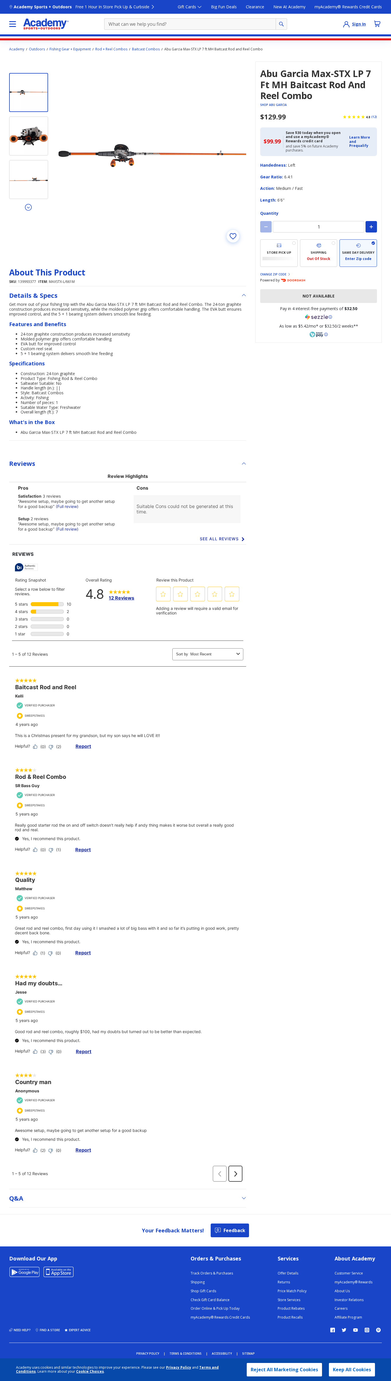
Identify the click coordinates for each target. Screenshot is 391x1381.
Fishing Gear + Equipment (70, 49)
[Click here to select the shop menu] (12, 24)
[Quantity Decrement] (266, 227)
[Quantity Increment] (371, 227)
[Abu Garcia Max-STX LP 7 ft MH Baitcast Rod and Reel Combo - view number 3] (28, 179)
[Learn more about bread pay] (318, 334)
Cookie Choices (90, 1372)
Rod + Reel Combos (111, 49)
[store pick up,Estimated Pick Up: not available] (278, 253)
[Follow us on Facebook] (332, 1330)
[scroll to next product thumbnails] (28, 207)
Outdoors (37, 49)
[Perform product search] (281, 24)
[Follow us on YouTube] (355, 1330)
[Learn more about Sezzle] (319, 317)
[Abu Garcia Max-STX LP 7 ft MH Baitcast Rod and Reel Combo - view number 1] (28, 92)
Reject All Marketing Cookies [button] (284, 1369)
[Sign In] (346, 24)
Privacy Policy (178, 1367)
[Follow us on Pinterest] (378, 1330)
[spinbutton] (318, 227)
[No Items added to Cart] (377, 23)
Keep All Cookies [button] (352, 1369)
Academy (16, 49)
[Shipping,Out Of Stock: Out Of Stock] (318, 253)
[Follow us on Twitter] (344, 1330)
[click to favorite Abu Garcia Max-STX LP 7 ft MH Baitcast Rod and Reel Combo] (233, 236)
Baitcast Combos (146, 49)
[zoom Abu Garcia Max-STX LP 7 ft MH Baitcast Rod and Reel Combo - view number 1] (152, 155)
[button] (361, 141)
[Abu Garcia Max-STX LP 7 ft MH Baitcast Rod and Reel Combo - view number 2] (28, 136)
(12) (374, 117)
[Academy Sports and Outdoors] (46, 24)
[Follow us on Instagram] (367, 1330)
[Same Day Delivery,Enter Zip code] (358, 253)
